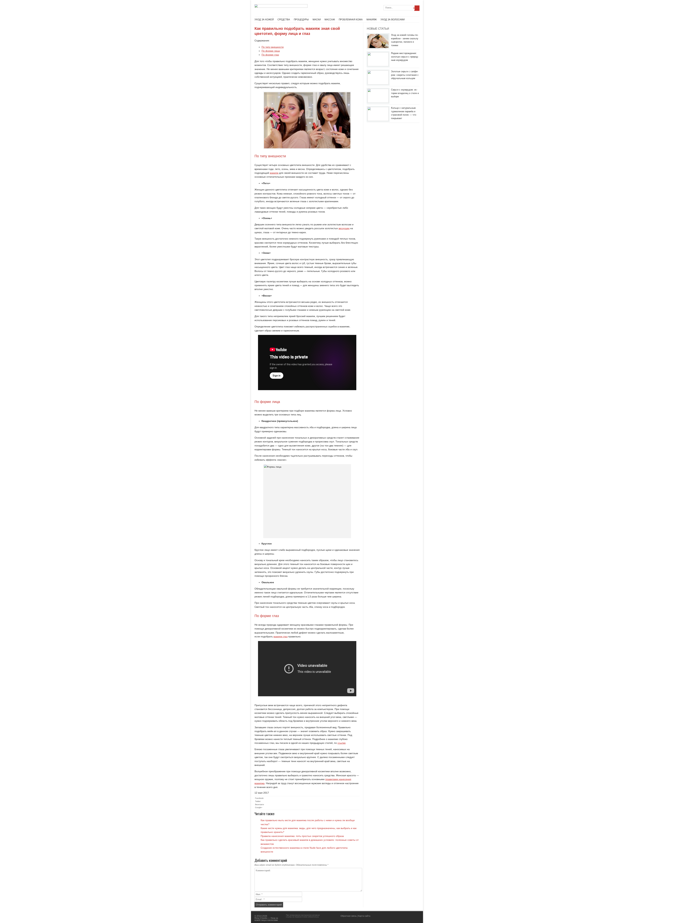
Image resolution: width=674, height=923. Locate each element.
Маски (317, 19)
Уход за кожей (264, 19)
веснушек (344, 228)
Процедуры (301, 19)
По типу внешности (273, 47)
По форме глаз (270, 54)
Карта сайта (364, 916)
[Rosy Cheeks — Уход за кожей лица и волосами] (281, 6)
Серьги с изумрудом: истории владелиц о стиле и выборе (405, 93)
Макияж (371, 19)
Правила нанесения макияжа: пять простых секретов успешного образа (302, 836)
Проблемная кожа (351, 19)
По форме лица (271, 50)
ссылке (342, 743)
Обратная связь (348, 916)
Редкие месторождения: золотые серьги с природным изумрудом (404, 56)
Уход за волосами (393, 19)
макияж (274, 172)
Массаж (330, 19)
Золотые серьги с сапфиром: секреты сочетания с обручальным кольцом (405, 75)
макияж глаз (280, 636)
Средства (283, 19)
